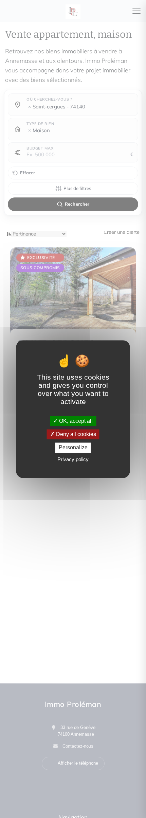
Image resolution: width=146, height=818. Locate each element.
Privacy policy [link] (73, 459)
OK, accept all (75, 421)
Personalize (73, 448)
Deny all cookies (75, 434)
